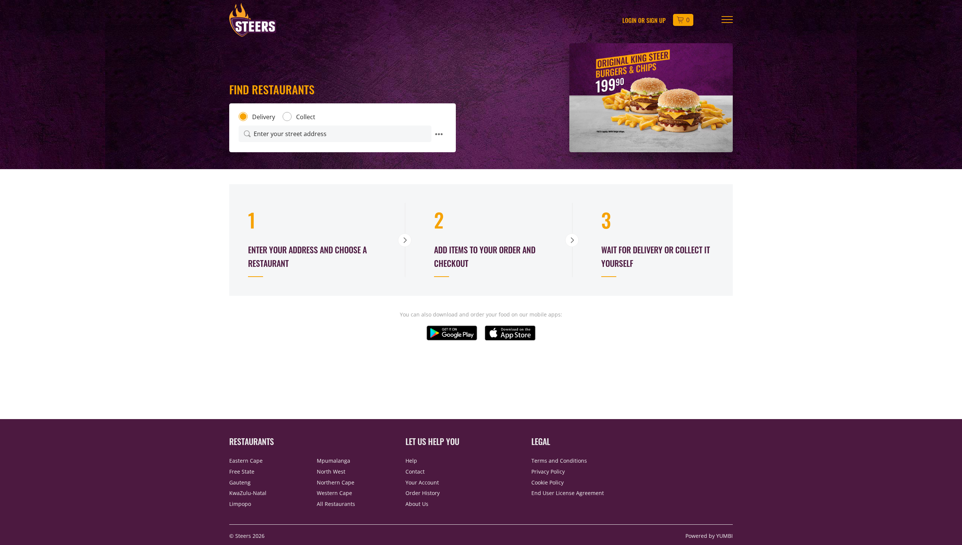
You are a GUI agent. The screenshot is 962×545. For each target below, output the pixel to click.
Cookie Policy (547, 482)
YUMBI (724, 535)
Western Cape (334, 493)
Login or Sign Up (644, 20)
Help (411, 460)
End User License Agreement (567, 493)
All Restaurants (336, 503)
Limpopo (240, 503)
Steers (244, 535)
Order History (422, 493)
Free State (241, 471)
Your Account (422, 482)
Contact (415, 471)
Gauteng (240, 482)
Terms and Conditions (559, 460)
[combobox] (335, 134)
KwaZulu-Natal (247, 493)
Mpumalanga (333, 460)
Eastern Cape (246, 460)
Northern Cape (335, 482)
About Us (416, 503)
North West (331, 471)
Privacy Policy (548, 471)
